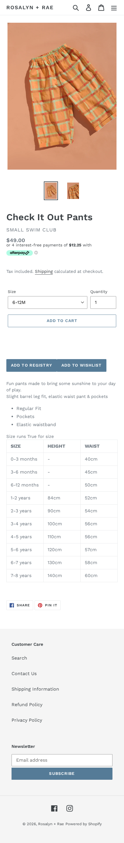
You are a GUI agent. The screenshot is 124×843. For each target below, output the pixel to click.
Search (19, 658)
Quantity (98, 291)
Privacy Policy (27, 720)
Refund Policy (27, 704)
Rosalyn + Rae (29, 7)
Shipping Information (35, 689)
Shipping (44, 271)
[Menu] (114, 7)
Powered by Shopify (83, 824)
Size (12, 291)
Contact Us (24, 673)
